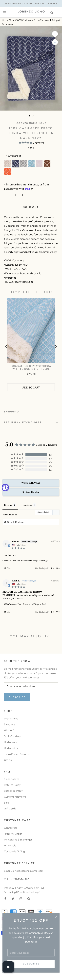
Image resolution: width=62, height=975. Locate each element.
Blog (6, 802)
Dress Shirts (11, 718)
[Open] (8, 967)
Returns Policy (12, 784)
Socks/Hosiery (12, 736)
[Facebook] (5, 898)
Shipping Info (11, 779)
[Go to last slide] (6, 346)
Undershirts (11, 748)
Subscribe (31, 963)
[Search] (51, 12)
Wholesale (10, 845)
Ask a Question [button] (32, 492)
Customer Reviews (15, 796)
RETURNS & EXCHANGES (22, 422)
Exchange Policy (13, 790)
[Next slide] (55, 346)
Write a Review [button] (30, 483)
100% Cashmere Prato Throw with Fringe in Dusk (24, 604)
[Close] (56, 917)
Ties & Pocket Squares (16, 754)
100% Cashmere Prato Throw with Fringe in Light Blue (31, 367)
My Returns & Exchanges (18, 839)
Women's (9, 730)
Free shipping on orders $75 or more (31, 3)
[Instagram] (21, 898)
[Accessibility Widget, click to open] (5, 487)
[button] (52, 568)
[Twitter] (13, 898)
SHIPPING (11, 411)
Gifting (8, 759)
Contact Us (10, 827)
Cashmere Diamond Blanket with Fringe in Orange (25, 560)
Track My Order (13, 833)
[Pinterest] (28, 898)
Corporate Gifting (14, 851)
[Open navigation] (4, 12)
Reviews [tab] (8, 505)
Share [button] (8, 568)
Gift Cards (10, 808)
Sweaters (9, 724)
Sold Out (31, 207)
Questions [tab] (27, 505)
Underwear (11, 742)
